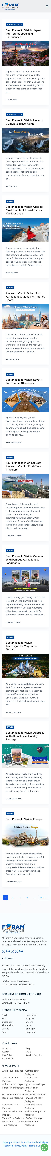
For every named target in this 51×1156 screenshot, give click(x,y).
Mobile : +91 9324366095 (14, 999)
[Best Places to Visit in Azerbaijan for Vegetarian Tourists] (25, 666)
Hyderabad (31, 1015)
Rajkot (29, 1025)
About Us (7, 1048)
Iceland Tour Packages (36, 1094)
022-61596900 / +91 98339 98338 (18, 984)
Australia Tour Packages (32, 1072)
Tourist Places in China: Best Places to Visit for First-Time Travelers (23, 466)
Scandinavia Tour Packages (10, 1106)
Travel (10, 201)
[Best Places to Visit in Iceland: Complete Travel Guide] (25, 140)
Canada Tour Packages (31, 1079)
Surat (4, 1018)
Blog (28, 1048)
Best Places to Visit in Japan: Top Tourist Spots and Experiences (23, 34)
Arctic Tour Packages (12, 1070)
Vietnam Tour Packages (31, 1123)
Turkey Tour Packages (13, 1118)
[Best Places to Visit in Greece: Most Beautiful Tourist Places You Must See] (25, 230)
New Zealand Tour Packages (33, 1099)
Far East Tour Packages (31, 1089)
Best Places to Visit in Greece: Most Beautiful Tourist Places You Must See (24, 210)
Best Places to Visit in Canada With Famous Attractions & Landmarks (24, 560)
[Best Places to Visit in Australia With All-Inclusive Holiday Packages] (25, 756)
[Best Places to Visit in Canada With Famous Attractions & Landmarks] (25, 579)
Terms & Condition (38, 1145)
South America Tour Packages (12, 1113)
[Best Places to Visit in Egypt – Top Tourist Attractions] (25, 399)
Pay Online (7, 1055)
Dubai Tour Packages (12, 1084)
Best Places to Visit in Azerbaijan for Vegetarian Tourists (22, 646)
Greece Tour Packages (13, 1094)
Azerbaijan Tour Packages (10, 1079)
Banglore (30, 1018)
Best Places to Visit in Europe (24, 819)
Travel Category (14, 25)
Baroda (5, 1028)
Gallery (5, 1051)
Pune (4, 1032)
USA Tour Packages (34, 1118)
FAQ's (28, 1051)
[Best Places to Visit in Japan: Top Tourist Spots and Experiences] (25, 53)
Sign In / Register (34, 1055)
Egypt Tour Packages (35, 1084)
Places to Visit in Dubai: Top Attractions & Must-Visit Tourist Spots (25, 297)
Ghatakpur (7, 1021)
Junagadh (30, 1032)
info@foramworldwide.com (15, 981)
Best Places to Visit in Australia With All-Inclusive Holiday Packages (25, 736)
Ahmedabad (8, 1025)
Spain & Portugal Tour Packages (35, 1113)
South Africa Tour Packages (33, 1106)
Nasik (4, 1015)
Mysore (29, 1021)
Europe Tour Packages (13, 1087)
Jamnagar (30, 1028)
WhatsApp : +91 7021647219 (16, 1002)
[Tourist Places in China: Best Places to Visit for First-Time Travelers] (25, 486)
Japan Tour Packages (12, 1097)
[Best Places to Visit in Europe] (25, 835)
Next (42, 897)
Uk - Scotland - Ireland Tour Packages (13, 1123)
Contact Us (7, 1058)
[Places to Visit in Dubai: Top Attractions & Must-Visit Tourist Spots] (25, 316)
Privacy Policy (20, 1145)
